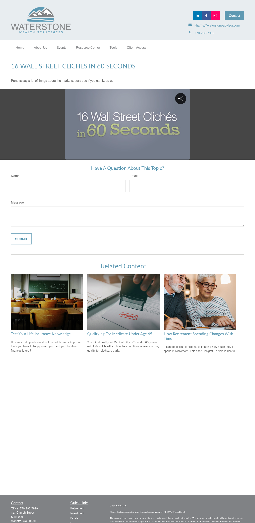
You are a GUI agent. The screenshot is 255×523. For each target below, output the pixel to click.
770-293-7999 (29, 508)
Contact (234, 15)
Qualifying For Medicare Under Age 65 (119, 334)
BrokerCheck (179, 511)
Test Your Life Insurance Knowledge (41, 334)
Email (133, 175)
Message (17, 202)
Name (15, 175)
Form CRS (121, 505)
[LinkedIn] (197, 15)
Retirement (77, 508)
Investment (77, 513)
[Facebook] (206, 15)
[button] (20, 47)
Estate (74, 518)
